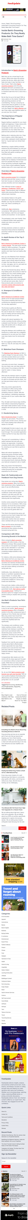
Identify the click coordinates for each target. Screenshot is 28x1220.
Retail (3, 987)
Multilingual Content (7, 975)
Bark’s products (6, 523)
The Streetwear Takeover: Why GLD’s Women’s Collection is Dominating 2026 (18, 844)
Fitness (3, 947)
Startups (4, 1003)
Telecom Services (6, 1009)
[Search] (25, 14)
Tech (3, 1006)
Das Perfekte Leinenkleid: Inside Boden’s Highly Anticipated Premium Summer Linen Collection (17, 1203)
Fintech (3, 944)
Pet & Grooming (6, 679)
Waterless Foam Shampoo (11, 350)
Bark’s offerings (19, 105)
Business (4, 927)
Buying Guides (5, 930)
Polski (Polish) (5, 984)
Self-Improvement (6, 995)
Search (4, 822)
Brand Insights (5, 925)
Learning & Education (7, 970)
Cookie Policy (5, 1122)
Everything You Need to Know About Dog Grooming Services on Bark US (14, 727)
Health (3, 958)
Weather (4, 1020)
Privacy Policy (5, 1120)
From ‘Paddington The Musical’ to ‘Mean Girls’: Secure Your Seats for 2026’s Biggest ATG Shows (18, 853)
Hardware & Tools (6, 956)
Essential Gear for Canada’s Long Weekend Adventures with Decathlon (18, 1183)
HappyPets (17, 684)
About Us (4, 1108)
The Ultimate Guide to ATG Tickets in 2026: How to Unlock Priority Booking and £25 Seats (17, 1192)
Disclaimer (4, 1117)
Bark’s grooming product (9, 174)
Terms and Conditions (7, 1114)
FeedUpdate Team (7, 36)
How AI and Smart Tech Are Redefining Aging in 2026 (17, 836)
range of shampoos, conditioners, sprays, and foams (12, 185)
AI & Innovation (5, 913)
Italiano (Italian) (5, 967)
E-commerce (5, 933)
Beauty (3, 922)
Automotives (5, 919)
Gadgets (4, 953)
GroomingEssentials (7, 684)
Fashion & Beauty (6, 941)
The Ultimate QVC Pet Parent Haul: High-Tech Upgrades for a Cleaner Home (14, 806)
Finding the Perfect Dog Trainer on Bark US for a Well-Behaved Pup (13, 768)
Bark (10, 206)
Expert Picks (5, 939)
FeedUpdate (14, 3)
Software (4, 1001)
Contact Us (4, 1111)
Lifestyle (4, 972)
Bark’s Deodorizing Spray (9, 414)
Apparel (4, 916)
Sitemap (4, 1125)
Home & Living (5, 961)
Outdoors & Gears (6, 978)
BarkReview (19, 682)
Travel (3, 1012)
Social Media (5, 998)
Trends (3, 1017)
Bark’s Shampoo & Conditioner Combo (13, 294)
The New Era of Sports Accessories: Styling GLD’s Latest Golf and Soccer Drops (17, 1173)
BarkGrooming (10, 682)
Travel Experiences (6, 1015)
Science (4, 992)
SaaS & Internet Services (8, 989)
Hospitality (4, 964)
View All (23, 830)
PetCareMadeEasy (7, 685)
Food (3, 950)
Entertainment (5, 936)
